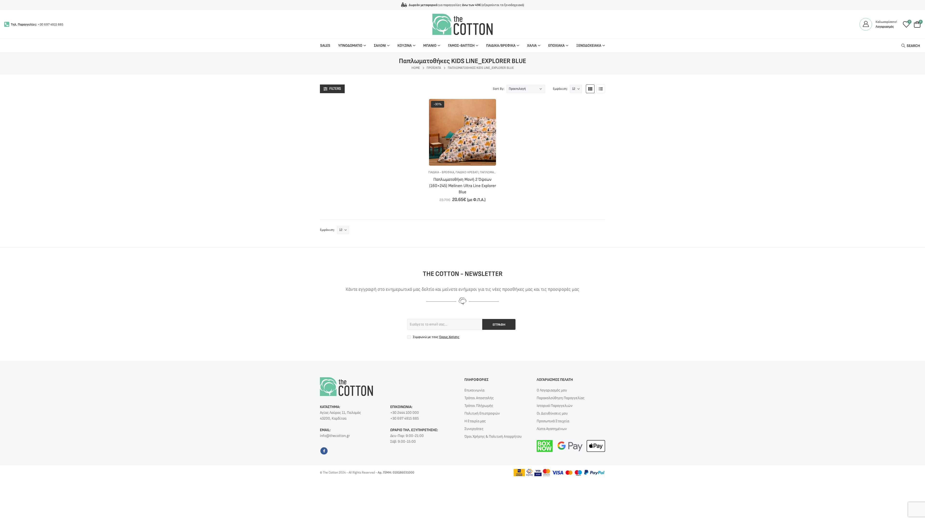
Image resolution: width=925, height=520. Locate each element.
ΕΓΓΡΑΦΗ (499, 325)
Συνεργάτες (473, 429)
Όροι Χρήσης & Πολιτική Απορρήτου (493, 436)
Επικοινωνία (474, 390)
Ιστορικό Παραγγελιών (555, 405)
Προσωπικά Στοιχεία (553, 421)
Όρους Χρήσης (449, 337)
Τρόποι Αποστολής (479, 398)
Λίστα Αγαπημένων (552, 429)
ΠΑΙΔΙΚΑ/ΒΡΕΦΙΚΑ (500, 45)
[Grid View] (590, 88)
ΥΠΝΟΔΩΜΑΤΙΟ (350, 45)
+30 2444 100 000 (404, 412)
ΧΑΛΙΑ (532, 45)
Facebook (324, 451)
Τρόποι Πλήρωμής (478, 405)
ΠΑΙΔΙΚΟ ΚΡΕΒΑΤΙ (467, 172)
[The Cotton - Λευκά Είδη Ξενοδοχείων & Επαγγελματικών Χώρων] (462, 24)
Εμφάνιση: (560, 89)
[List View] (600, 88)
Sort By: (498, 89)
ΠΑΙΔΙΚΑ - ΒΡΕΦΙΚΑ (441, 172)
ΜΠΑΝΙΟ (429, 45)
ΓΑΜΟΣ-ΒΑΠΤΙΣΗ (461, 45)
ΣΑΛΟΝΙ (380, 45)
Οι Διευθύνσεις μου (552, 413)
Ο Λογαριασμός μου (552, 390)
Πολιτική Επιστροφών (482, 413)
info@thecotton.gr (335, 436)
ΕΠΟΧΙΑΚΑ (556, 45)
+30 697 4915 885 (50, 24)
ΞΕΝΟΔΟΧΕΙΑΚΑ (588, 45)
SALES (325, 45)
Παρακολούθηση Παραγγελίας (561, 398)
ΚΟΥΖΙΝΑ (404, 45)
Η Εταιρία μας (475, 421)
